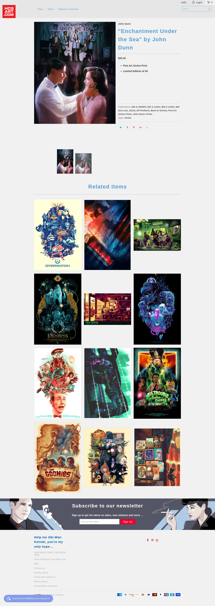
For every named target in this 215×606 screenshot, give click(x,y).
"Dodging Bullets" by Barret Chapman (107, 383)
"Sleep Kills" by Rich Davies (107, 234)
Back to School (159, 110)
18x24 (129, 90)
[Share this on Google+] (140, 127)
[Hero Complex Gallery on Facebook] (148, 540)
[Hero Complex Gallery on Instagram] (157, 540)
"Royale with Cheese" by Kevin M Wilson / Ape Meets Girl (107, 309)
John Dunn (124, 23)
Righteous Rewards (68, 9)
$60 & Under (167, 107)
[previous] (38, 83)
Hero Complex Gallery (52, 595)
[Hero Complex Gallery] (18, 11)
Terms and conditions (44, 577)
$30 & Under (153, 107)
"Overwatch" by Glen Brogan (57, 234)
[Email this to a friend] (147, 127)
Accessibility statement (45, 586)
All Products (143, 110)
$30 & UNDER (139, 107)
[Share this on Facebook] (127, 127)
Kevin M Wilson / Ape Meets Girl (50, 559)
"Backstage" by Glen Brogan (157, 457)
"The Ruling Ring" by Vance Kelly (57, 309)
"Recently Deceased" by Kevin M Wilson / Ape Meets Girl (157, 234)
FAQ (36, 564)
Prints (149, 114)
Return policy (40, 581)
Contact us (39, 568)
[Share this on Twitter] (120, 127)
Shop (40, 9)
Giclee (128, 118)
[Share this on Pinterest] (134, 127)
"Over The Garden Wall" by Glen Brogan (107, 457)
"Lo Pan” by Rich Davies (157, 383)
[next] (111, 83)
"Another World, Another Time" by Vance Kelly (157, 309)
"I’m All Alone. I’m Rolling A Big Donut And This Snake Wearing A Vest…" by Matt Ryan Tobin (57, 383)
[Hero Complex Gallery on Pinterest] (152, 540)
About (51, 9)
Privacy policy (41, 572)
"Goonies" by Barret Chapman (57, 457)
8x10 (121, 90)
